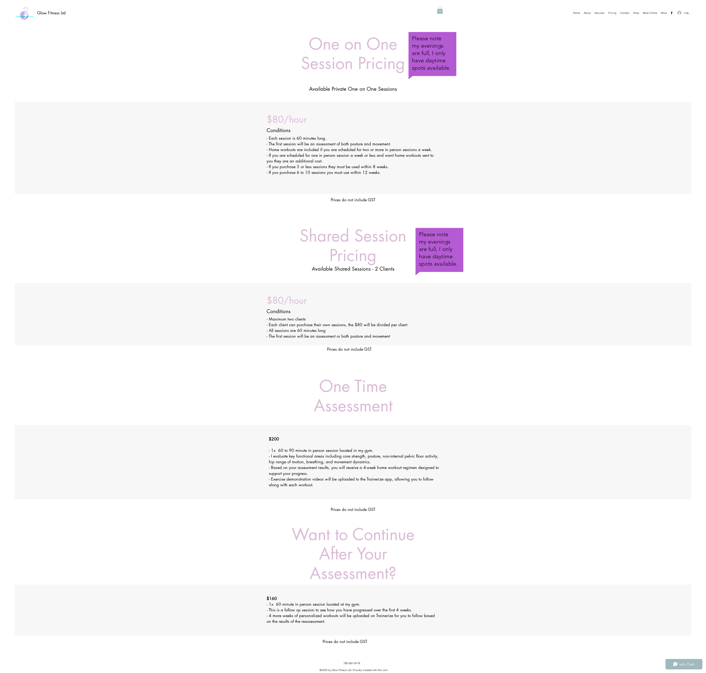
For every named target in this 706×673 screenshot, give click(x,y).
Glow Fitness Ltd (51, 12)
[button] (440, 10)
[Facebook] (671, 13)
